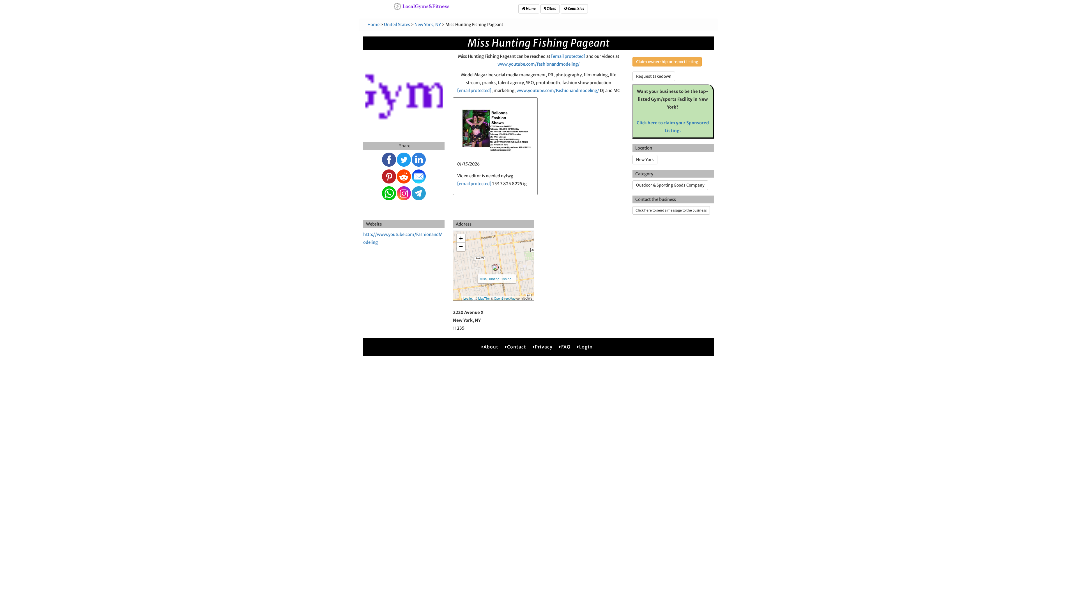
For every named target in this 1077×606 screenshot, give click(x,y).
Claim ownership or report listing (667, 61)
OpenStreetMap (505, 298)
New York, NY (428, 24)
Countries (575, 8)
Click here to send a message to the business (671, 210)
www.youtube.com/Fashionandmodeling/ (558, 90)
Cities (551, 8)
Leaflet (468, 298)
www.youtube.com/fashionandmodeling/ (539, 64)
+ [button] (461, 238)
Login (586, 347)
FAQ (565, 347)
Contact (516, 347)
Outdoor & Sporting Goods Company (670, 185)
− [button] (461, 246)
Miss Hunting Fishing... (497, 278)
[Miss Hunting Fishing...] (495, 267)
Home (530, 8)
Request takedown (653, 76)
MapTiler (484, 298)
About (491, 347)
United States (397, 24)
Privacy (544, 347)
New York (645, 159)
